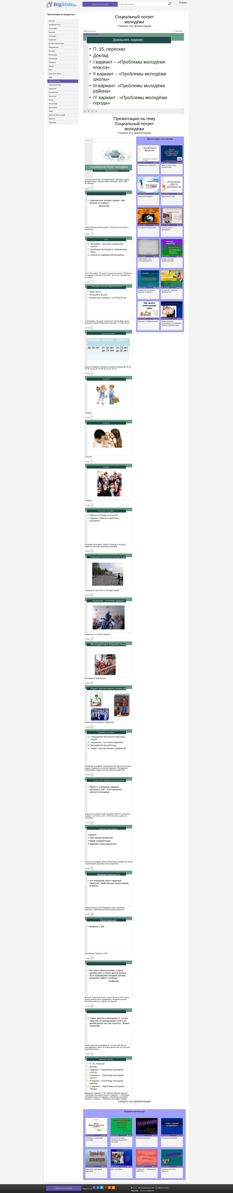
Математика (53, 58)
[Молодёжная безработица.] (108, 676)
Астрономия (53, 28)
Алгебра (51, 21)
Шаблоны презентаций (57, 115)
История (52, 51)
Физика (51, 100)
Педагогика (52, 89)
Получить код (91, 31)
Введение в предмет (145, 196)
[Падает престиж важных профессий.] (108, 720)
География (52, 36)
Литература (53, 55)
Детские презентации (56, 43)
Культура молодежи (143, 1138)
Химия (51, 111)
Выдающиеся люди (168, 196)
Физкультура (53, 104)
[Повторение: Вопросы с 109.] (108, 951)
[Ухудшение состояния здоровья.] (108, 632)
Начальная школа (55, 74)
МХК (50, 70)
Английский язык (54, 25)
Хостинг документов (147, 1191)
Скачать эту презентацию (134, 26)
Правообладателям (147, 1188)
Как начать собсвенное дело (148, 321)
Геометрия (52, 40)
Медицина (52, 62)
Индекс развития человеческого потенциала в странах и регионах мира (171, 323)
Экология (52, 119)
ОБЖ (50, 77)
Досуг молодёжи (116, 1169)
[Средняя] (108, 411)
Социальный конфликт (170, 1138)
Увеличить (179, 31)
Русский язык (53, 92)
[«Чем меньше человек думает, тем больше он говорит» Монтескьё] (108, 225)
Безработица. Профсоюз (147, 165)
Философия (53, 107)
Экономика (52, 122)
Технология (53, 96)
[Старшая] (108, 455)
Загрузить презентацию (100, 4)
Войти (184, 3)
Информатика (53, 47)
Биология (52, 32)
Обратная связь (163, 1188)
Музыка (51, 66)
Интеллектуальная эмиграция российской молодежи (119, 1140)
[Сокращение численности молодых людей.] (108, 588)
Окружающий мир (55, 85)
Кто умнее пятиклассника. (147, 228)
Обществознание (55, 81)
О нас (135, 1188)
